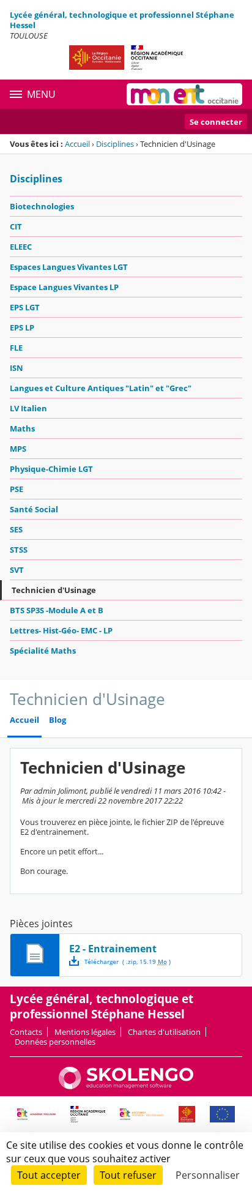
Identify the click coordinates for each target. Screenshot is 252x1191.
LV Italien (28, 408)
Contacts (26, 1032)
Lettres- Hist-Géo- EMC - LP (61, 630)
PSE (16, 489)
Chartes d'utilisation (164, 1032)
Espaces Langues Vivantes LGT (69, 266)
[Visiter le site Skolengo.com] (126, 1086)
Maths (22, 428)
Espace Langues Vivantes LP (64, 287)
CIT (16, 226)
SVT (17, 569)
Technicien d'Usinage (54, 590)
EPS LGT (25, 307)
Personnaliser (208, 1175)
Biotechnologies (42, 206)
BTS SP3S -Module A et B (56, 610)
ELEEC (21, 246)
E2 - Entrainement (113, 948)
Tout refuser (128, 1175)
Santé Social (34, 509)
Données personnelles (55, 1042)
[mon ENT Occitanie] (184, 94)
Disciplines (115, 143)
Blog (57, 720)
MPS (18, 448)
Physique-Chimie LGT (51, 468)
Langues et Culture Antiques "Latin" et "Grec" (100, 388)
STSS (19, 549)
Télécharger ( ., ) (127, 961)
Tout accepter (49, 1175)
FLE (16, 347)
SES (16, 529)
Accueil (77, 143)
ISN (16, 367)
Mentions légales (85, 1032)
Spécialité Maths (43, 650)
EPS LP (22, 327)
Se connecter (216, 121)
